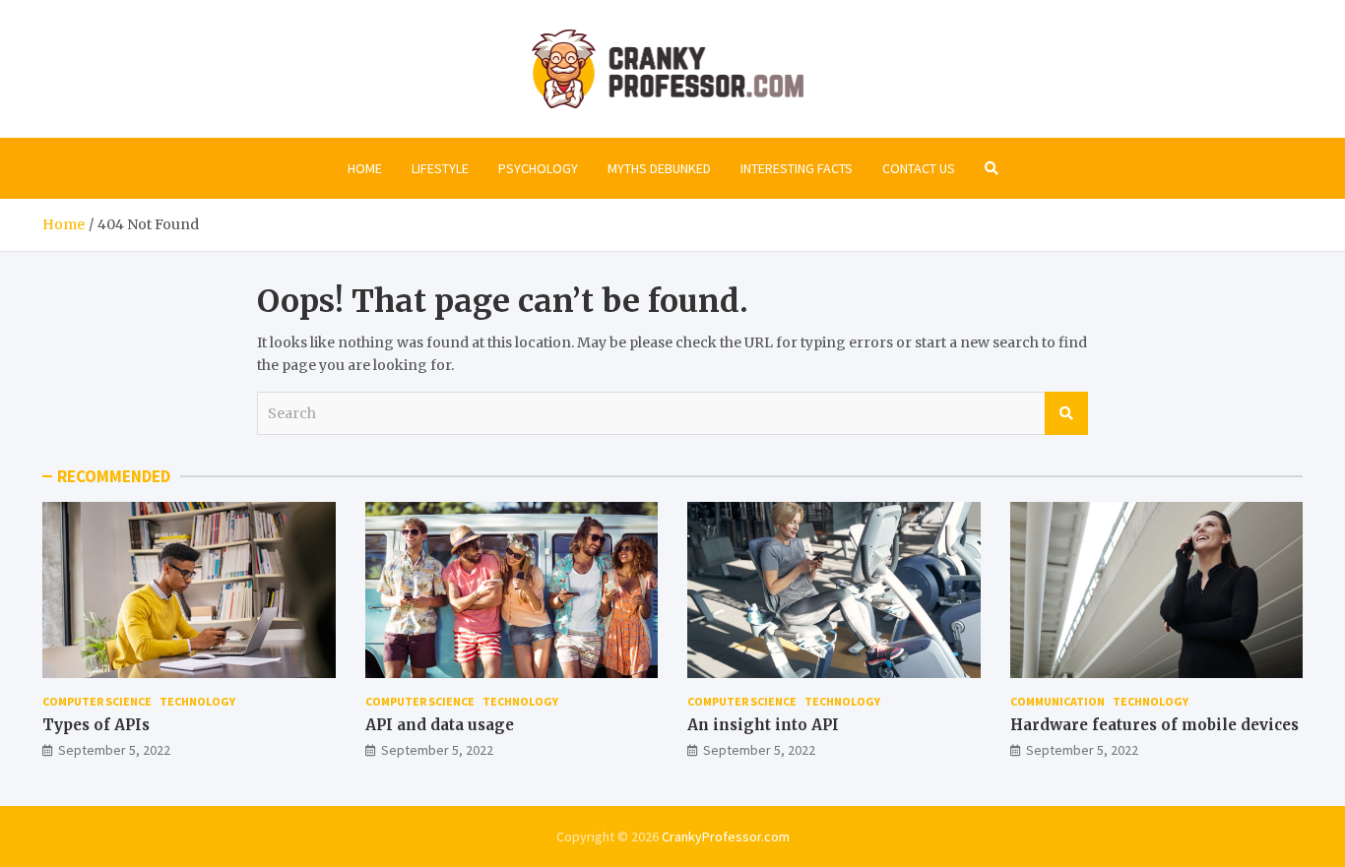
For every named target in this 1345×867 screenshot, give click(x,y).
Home (365, 168)
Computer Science (97, 701)
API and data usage (439, 724)
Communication (1057, 701)
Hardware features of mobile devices (1154, 724)
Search (1066, 413)
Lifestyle (440, 168)
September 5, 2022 (114, 750)
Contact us (918, 168)
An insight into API (763, 724)
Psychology (538, 168)
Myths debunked (659, 168)
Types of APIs (96, 724)
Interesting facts (796, 168)
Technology (197, 701)
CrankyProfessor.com (726, 836)
